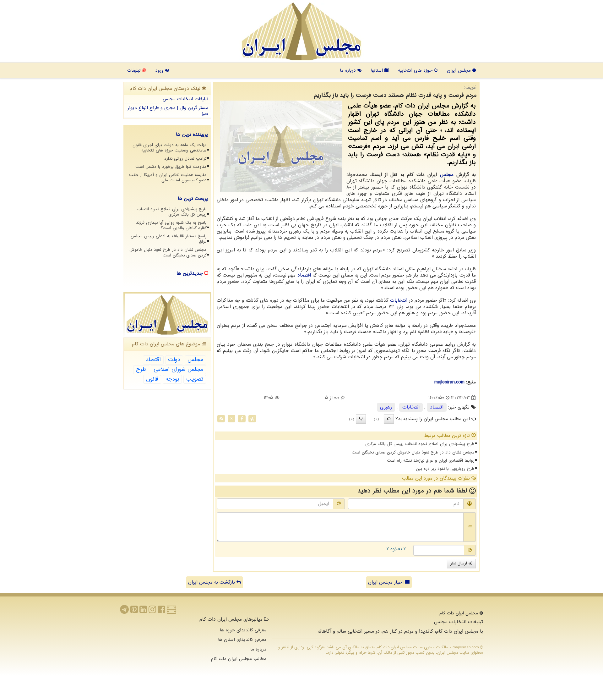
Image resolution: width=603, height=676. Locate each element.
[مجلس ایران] (301, 31)
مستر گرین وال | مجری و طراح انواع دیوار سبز (168, 110)
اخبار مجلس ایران (386, 582)
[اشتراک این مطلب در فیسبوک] (241, 418)
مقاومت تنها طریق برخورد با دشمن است (171, 167)
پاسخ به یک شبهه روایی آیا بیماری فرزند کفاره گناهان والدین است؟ (171, 225)
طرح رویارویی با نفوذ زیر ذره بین (445, 469)
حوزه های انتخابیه (416, 70)
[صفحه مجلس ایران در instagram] (152, 611)
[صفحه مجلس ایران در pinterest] (134, 611)
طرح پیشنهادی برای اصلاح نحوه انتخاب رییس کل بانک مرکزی (420, 444)
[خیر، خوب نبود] (361, 419)
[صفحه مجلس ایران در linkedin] (143, 611)
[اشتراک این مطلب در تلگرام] (252, 418)
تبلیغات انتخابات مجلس (185, 99)
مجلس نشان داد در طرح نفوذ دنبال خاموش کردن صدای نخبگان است (413, 452)
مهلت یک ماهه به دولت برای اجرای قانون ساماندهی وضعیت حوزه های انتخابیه (170, 147)
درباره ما (348, 70)
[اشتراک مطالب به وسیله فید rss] (221, 418)
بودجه (172, 379)
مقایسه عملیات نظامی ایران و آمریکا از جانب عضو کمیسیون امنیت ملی (168, 177)
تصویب (194, 379)
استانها (377, 70)
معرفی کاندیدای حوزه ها (243, 630)
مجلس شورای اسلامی (178, 369)
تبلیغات (134, 70)
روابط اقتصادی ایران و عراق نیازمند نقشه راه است (431, 461)
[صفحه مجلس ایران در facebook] (161, 611)
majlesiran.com (449, 382)
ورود (160, 70)
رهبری (386, 407)
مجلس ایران (459, 70)
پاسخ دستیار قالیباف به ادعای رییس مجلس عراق (169, 239)
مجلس (447, 175)
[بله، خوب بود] (389, 419)
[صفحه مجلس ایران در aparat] (171, 611)
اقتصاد (304, 275)
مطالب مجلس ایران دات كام (238, 658)
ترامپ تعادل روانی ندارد (185, 159)
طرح (141, 369)
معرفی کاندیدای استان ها (242, 639)
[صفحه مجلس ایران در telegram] (124, 611)
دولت (174, 359)
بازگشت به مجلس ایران (212, 582)
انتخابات (398, 300)
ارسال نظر (459, 563)
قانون (152, 379)
